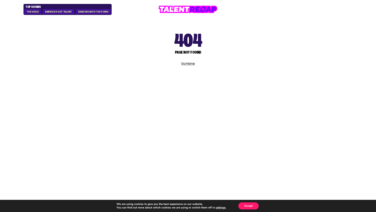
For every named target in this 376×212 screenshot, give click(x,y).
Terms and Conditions (320, 129)
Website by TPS (336, 157)
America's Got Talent (58, 11)
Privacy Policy (312, 122)
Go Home (188, 63)
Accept (248, 206)
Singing (254, 115)
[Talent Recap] (188, 9)
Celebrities (257, 129)
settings (221, 207)
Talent (253, 108)
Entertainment (262, 122)
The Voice (33, 11)
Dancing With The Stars (93, 11)
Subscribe (120, 132)
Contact (306, 115)
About (303, 108)
